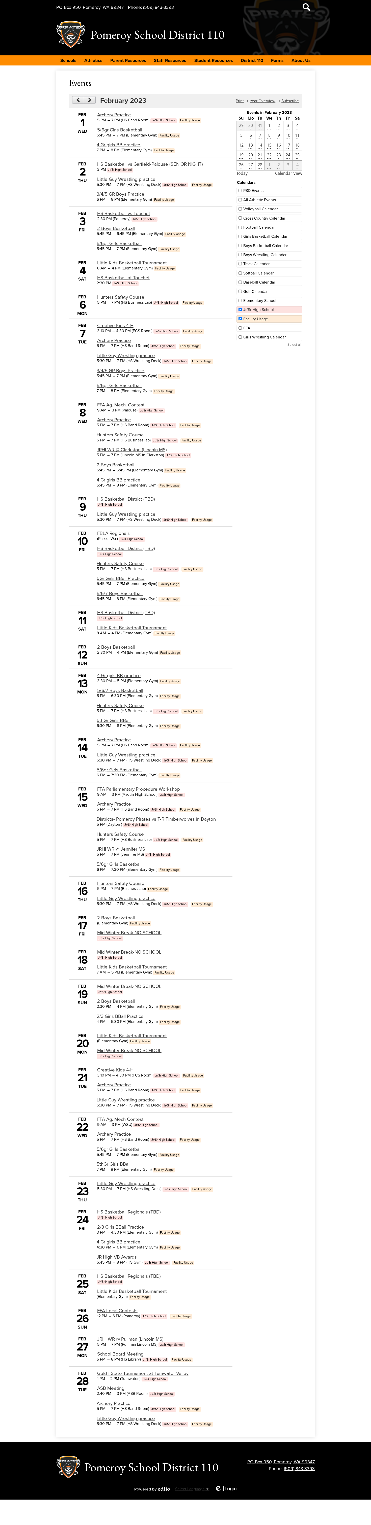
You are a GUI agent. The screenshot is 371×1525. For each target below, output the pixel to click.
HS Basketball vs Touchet (123, 213)
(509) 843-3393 (158, 7)
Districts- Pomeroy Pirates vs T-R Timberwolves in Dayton (156, 819)
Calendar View (288, 173)
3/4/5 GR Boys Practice (120, 194)
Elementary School (259, 300)
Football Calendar (259, 227)
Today (242, 173)
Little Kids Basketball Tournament (132, 263)
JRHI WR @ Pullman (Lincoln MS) (130, 1339)
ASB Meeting (110, 1388)
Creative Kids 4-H (115, 325)
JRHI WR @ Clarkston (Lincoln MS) (132, 450)
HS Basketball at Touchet (123, 278)
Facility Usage (255, 319)
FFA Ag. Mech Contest (120, 1119)
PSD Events (253, 190)
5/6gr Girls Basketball (119, 130)
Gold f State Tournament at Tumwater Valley (143, 1373)
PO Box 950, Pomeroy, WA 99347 (90, 7)
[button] (68, 60)
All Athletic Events (259, 199)
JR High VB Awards (117, 1257)
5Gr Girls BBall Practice (120, 578)
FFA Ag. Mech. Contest (121, 405)
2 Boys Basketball (116, 228)
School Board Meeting (120, 1354)
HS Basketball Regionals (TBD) (129, 1212)
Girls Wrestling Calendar (264, 337)
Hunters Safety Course (120, 297)
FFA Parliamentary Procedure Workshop (138, 789)
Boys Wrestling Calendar (264, 254)
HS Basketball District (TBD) (126, 499)
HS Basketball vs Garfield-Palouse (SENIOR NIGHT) (150, 164)
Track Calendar (256, 263)
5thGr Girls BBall (113, 720)
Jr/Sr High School (258, 309)
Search (307, 7)
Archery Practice (114, 115)
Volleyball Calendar (260, 209)
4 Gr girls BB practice (118, 145)
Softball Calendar (258, 273)
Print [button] (240, 100)
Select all (294, 344)
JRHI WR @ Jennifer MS (121, 849)
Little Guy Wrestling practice (126, 179)
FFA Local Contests (117, 1310)
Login (226, 1489)
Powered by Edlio (152, 1489)
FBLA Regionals (113, 533)
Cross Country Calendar (264, 218)
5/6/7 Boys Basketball (120, 593)
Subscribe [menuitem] (290, 100)
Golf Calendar (255, 291)
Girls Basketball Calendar (265, 236)
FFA (246, 328)
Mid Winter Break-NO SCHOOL (129, 932)
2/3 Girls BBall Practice (120, 1016)
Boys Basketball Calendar (265, 245)
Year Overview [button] (262, 100)
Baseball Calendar (259, 282)
